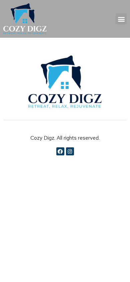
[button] (121, 18)
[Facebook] (60, 151)
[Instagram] (70, 151)
